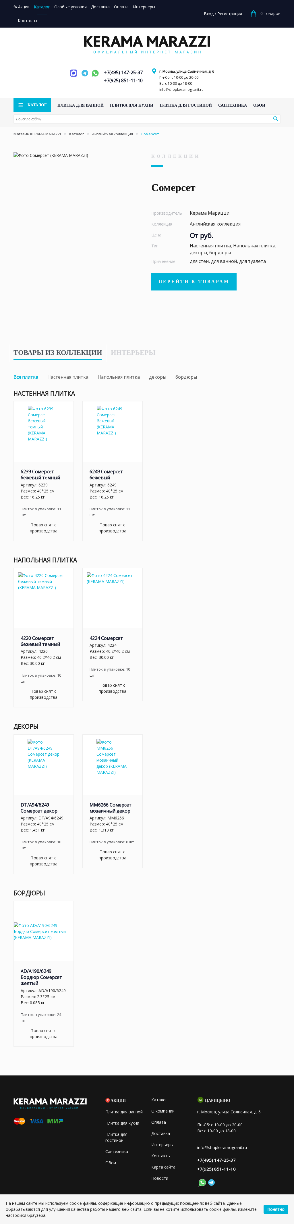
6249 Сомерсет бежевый (106, 474)
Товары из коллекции (57, 352)
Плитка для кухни (122, 1123)
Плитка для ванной (124, 1112)
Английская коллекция (112, 133)
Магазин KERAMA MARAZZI (37, 133)
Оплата (158, 1122)
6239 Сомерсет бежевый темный (40, 474)
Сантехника (116, 1151)
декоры (157, 377)
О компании (163, 1111)
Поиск (275, 118)
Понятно (276, 1209)
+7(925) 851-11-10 (123, 80)
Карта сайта (163, 1167)
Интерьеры (133, 352)
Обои (110, 1162)
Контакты (161, 1155)
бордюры (186, 377)
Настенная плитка (67, 377)
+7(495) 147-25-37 (123, 72)
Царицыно (217, 1100)
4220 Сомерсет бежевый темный (40, 641)
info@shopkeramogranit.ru (181, 89)
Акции (118, 1100)
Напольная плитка (119, 377)
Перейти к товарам (193, 281)
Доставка (160, 1133)
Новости (159, 1178)
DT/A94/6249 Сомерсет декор (39, 808)
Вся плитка (25, 377)
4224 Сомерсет (106, 638)
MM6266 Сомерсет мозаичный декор (110, 808)
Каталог (76, 133)
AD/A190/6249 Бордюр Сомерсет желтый (41, 977)
